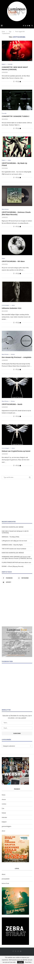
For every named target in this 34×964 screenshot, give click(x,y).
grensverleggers (6, 826)
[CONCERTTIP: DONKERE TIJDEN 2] (17, 100)
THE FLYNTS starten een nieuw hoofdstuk (14, 548)
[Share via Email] (20, 81)
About (3, 874)
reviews (4, 804)
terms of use (5, 883)
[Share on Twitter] (18, 81)
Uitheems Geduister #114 (11, 308)
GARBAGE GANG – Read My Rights (12, 544)
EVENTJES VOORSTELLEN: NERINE (12, 527)
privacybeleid (5, 879)
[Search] (32, 25)
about (3, 831)
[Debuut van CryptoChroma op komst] (17, 434)
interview (4, 817)
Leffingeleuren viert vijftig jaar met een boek (14, 540)
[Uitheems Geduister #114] (17, 292)
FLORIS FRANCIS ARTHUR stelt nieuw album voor (16, 562)
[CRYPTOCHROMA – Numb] (17, 388)
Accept (20, 962)
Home (3, 31)
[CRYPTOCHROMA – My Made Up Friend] (17, 147)
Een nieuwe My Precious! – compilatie (16, 357)
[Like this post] (14, 81)
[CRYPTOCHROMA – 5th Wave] (17, 245)
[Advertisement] (17, 500)
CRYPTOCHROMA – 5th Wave (13, 261)
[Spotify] (29, 25)
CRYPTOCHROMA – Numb (12, 404)
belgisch (4, 822)
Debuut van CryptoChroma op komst (16, 451)
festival (4, 813)
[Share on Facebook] (16, 81)
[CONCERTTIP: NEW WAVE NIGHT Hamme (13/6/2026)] (17, 51)
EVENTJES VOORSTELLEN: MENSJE (13, 552)
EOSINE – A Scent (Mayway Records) (12, 566)
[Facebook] (23, 25)
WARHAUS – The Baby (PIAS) (10, 537)
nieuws (4, 799)
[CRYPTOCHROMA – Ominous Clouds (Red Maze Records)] (17, 196)
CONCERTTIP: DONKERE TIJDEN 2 (15, 116)
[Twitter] (25, 25)
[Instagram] (27, 25)
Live (3, 808)
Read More (28, 962)
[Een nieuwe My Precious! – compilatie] (17, 341)
